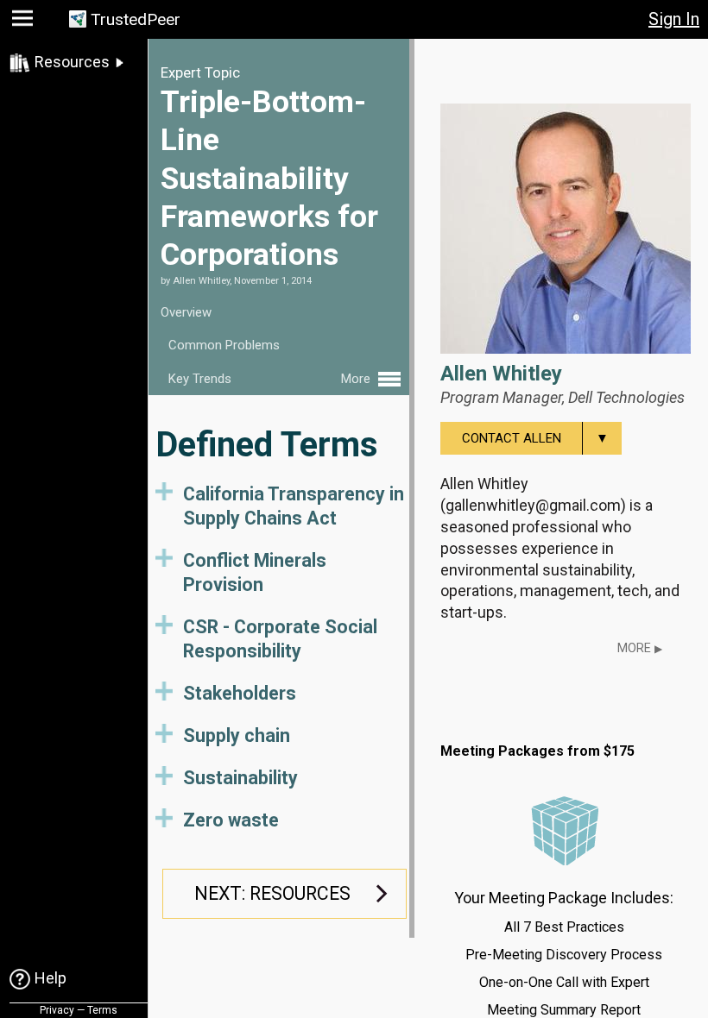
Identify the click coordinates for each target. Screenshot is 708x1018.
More (639, 648)
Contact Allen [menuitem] (535, 438)
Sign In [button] (673, 19)
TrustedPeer (135, 19)
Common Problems (224, 345)
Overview (186, 312)
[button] (24, 22)
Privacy (57, 1010)
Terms (102, 1010)
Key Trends (199, 378)
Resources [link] (72, 62)
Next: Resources (272, 893)
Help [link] (50, 978)
